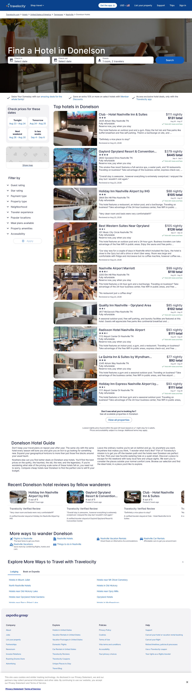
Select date (20, 61)
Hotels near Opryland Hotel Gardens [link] (26, 597)
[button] (96, 561)
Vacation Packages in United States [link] (67, 639)
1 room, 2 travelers (113, 61)
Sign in (182, 5)
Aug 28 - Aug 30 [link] (17, 137)
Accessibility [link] (104, 649)
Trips (172, 5)
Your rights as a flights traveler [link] (158, 654)
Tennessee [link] (58, 14)
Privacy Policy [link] (105, 630)
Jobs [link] (8, 635)
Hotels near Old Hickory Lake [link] (23, 591)
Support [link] (149, 630)
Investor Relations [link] (13, 654)
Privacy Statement (15, 689)
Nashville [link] (70, 14)
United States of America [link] (40, 14)
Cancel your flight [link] (153, 639)
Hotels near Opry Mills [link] (107, 591)
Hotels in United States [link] (62, 630)
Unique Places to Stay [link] (61, 663)
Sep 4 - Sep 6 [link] (38, 137)
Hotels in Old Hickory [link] (107, 585)
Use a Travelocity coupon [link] (156, 649)
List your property (143, 5)
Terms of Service (32, 689)
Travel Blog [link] (57, 668)
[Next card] (180, 506)
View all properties (118, 419)
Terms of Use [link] (104, 639)
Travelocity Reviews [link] (61, 654)
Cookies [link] (102, 635)
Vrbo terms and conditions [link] (110, 644)
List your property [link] (13, 639)
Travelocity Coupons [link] (61, 659)
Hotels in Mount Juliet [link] (19, 579)
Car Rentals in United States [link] (64, 649)
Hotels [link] (25, 14)
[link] (31, 539)
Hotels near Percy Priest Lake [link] (23, 602)
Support (161, 5)
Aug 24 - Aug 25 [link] (38, 123)
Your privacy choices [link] (108, 654)
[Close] (187, 682)
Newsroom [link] (10, 649)
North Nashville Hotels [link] (20, 585)
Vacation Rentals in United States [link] (66, 635)
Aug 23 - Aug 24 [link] (17, 123)
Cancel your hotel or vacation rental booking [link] (164, 635)
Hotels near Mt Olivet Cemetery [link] (112, 579)
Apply (28, 240)
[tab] (14, 571)
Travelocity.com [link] (13, 14)
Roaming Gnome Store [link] (15, 659)
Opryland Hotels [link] (105, 597)
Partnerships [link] (11, 644)
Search (170, 60)
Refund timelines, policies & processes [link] (161, 644)
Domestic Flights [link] (59, 644)
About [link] (8, 630)
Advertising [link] (10, 663)
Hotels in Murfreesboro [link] (108, 602)
